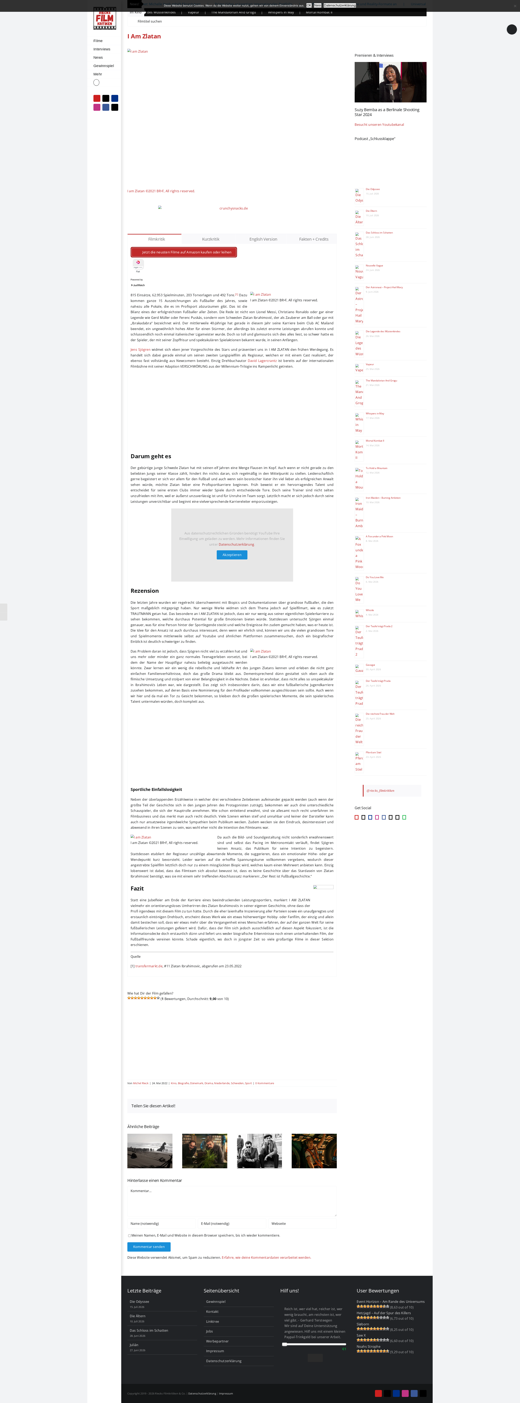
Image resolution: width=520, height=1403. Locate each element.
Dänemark (196, 1083)
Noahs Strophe (368, 1346)
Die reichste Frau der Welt (380, 714)
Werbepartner (217, 1341)
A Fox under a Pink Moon (379, 536)
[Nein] (515, 6)
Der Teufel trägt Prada (378, 681)
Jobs (209, 1331)
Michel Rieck (140, 1083)
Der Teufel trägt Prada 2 (379, 626)
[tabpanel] (232, 610)
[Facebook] (384, 817)
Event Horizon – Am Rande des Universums (391, 1301)
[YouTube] (356, 817)
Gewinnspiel (215, 1301)
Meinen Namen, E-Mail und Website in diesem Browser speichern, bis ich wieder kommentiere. (205, 1235)
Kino (174, 1083)
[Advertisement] (232, 412)
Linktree (212, 1321)
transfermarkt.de (148, 966)
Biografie (183, 1083)
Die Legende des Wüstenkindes (383, 331)
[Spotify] (404, 817)
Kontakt (212, 1311)
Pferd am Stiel (373, 752)
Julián (134, 1345)
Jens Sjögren (141, 349)
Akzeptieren (232, 555)
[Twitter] (397, 817)
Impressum (215, 1351)
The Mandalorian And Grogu (168, 12)
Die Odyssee (373, 189)
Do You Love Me (375, 577)
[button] (104, 82)
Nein (317, 5)
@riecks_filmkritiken (380, 790)
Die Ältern (371, 211)
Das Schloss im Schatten (379, 232)
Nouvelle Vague (374, 265)
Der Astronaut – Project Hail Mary (384, 287)
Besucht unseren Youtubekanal (379, 124)
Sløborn (363, 1324)
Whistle (370, 610)
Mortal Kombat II (254, 12)
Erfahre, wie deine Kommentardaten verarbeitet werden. (266, 1257)
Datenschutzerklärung (236, 544)
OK (309, 5)
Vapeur (370, 364)
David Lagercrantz (262, 360)
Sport (248, 1083)
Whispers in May (216, 12)
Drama (209, 1083)
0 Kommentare (264, 1083)
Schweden (237, 1083)
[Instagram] (377, 817)
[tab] (154, 239)
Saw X (361, 1335)
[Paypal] (370, 817)
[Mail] (390, 817)
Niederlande (222, 1083)
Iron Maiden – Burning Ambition (383, 498)
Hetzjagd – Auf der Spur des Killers (384, 1313)
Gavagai (370, 665)
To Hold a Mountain (376, 468)
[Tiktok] (363, 817)
